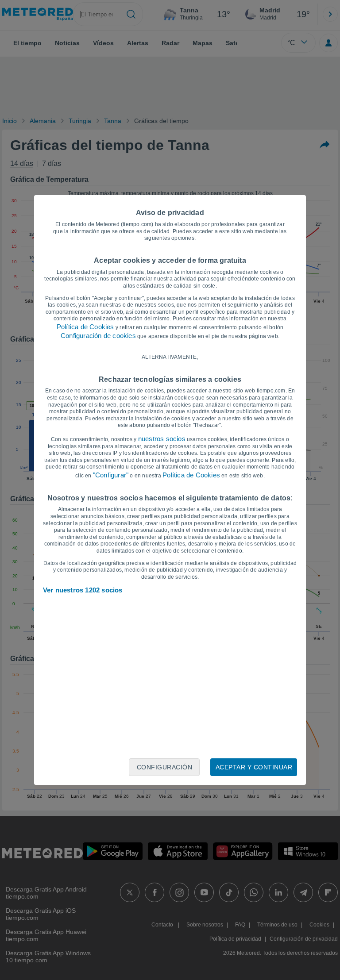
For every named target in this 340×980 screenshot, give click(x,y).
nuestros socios (161, 438)
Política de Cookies (85, 327)
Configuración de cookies (98, 335)
